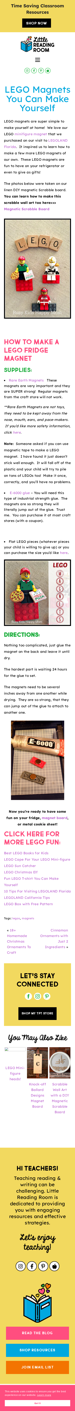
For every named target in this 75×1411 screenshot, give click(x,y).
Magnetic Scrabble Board (26, 209)
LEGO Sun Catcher (20, 866)
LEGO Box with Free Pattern (28, 904)
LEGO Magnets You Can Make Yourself (38, 98)
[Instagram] (27, 70)
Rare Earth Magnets (27, 380)
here (17, 432)
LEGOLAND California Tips (27, 897)
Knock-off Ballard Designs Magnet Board (37, 1095)
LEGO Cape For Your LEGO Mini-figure (37, 859)
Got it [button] (37, 1403)
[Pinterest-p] (41, 70)
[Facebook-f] (34, 70)
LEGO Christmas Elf (21, 872)
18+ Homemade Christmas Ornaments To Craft (19, 941)
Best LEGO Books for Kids (26, 853)
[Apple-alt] (48, 70)
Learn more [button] (44, 1394)
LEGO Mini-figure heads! (15, 1073)
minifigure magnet (31, 134)
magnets (28, 918)
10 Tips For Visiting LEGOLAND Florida (37, 891)
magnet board (54, 818)
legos (16, 918)
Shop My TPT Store (37, 1013)
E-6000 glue (20, 493)
